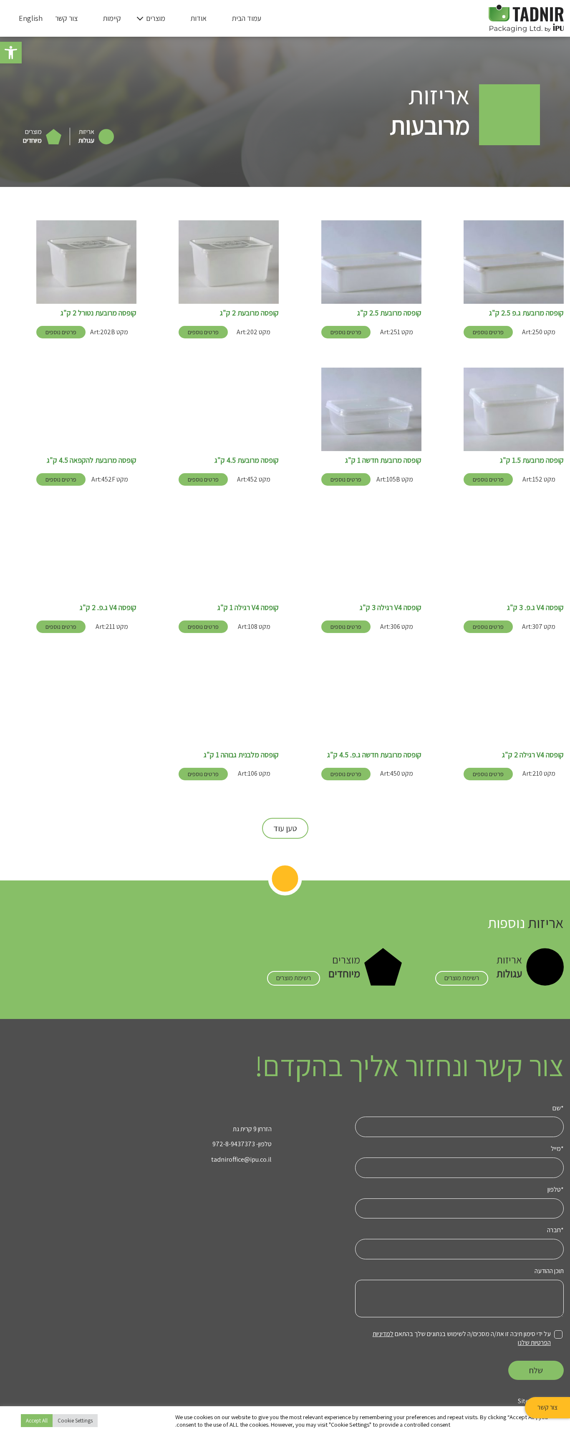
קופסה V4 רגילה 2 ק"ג (533, 754)
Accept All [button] (37, 1420)
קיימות (112, 18)
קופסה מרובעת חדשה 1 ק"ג (383, 460)
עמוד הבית (246, 18)
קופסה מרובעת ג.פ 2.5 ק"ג (526, 313)
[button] (11, 52)
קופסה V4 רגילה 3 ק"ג (390, 607)
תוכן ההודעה (549, 1271)
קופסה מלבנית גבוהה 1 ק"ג (241, 754)
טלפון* (555, 1189)
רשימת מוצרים (461, 977)
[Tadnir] (526, 17)
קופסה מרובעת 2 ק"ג (249, 313)
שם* (558, 1108)
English (31, 18)
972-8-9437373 (233, 1144)
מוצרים (155, 18)
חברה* (555, 1230)
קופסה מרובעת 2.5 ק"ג (389, 313)
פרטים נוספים (488, 332)
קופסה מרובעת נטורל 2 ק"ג (98, 313)
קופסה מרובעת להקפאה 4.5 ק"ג (91, 460)
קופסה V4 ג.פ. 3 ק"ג (535, 607)
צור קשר (547, 1407)
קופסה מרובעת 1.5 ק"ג (532, 460)
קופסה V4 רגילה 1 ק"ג (248, 607)
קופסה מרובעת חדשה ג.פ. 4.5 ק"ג (374, 754)
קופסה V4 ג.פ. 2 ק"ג (108, 607)
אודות (198, 18)
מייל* (557, 1149)
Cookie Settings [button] (75, 1420)
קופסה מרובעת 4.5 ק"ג (246, 460)
